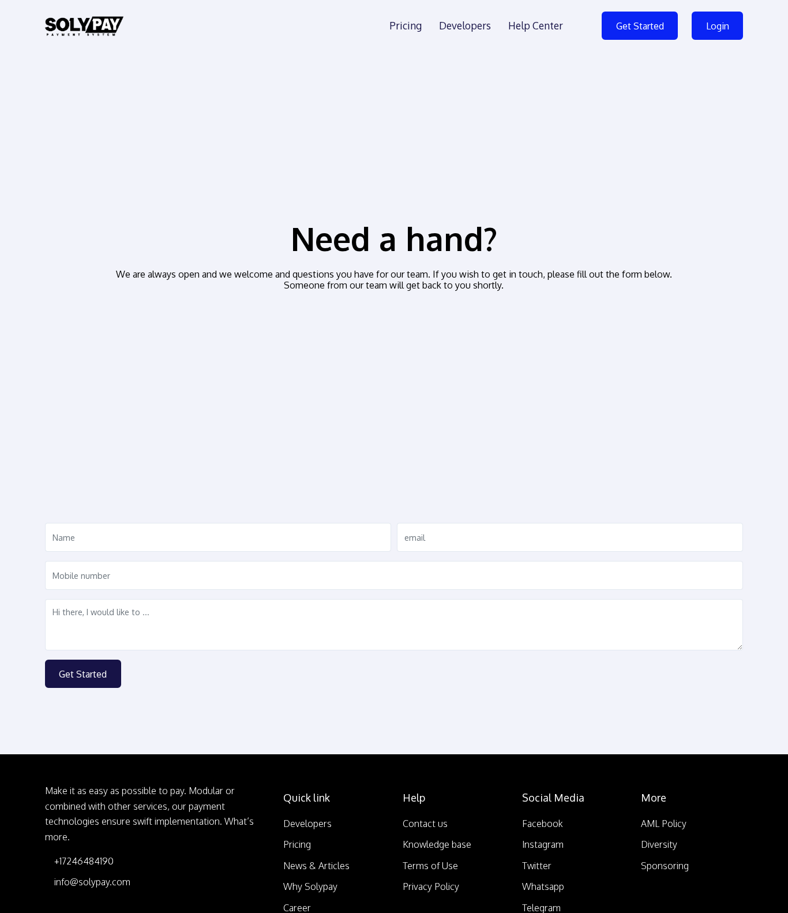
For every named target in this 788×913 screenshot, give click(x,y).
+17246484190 (83, 861)
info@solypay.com (91, 882)
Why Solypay (310, 886)
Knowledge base (437, 844)
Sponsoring (665, 865)
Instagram (543, 844)
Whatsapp (543, 886)
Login (717, 26)
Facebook (542, 823)
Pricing (405, 25)
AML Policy (663, 823)
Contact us (425, 823)
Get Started (640, 26)
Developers (465, 25)
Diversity (659, 844)
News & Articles (316, 865)
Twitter (536, 865)
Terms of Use (430, 865)
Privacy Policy (431, 886)
